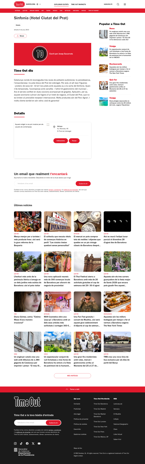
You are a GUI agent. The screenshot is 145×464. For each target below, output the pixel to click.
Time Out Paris (99, 432)
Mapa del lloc (78, 448)
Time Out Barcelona (101, 404)
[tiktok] (21, 443)
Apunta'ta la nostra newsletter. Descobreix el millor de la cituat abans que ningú (42, 178)
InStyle (116, 419)
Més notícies (72, 376)
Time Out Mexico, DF (101, 437)
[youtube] (39, 443)
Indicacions (61, 141)
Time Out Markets (78, 4)
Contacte (77, 404)
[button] (48, 124)
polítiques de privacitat (71, 190)
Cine (61, 10)
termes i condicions (55, 190)
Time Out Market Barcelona (100, 415)
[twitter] (33, 443)
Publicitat (77, 409)
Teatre (48, 10)
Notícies (17, 10)
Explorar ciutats (61, 4)
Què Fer (25, 10)
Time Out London (100, 422)
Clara (115, 429)
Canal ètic (77, 429)
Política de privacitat (81, 419)
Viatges (83, 10)
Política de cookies (80, 424)
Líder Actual (118, 434)
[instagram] (15, 443)
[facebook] (27, 443)
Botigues (67, 10)
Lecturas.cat (118, 404)
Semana (116, 409)
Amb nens (76, 10)
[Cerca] (118, 4)
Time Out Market (93, 10)
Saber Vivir (117, 439)
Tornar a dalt (74, 389)
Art (43, 10)
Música (55, 10)
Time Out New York (100, 427)
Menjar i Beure (34, 10)
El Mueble (117, 414)
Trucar (74, 141)
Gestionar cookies (80, 434)
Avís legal (77, 414)
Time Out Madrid (100, 409)
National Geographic (121, 424)
